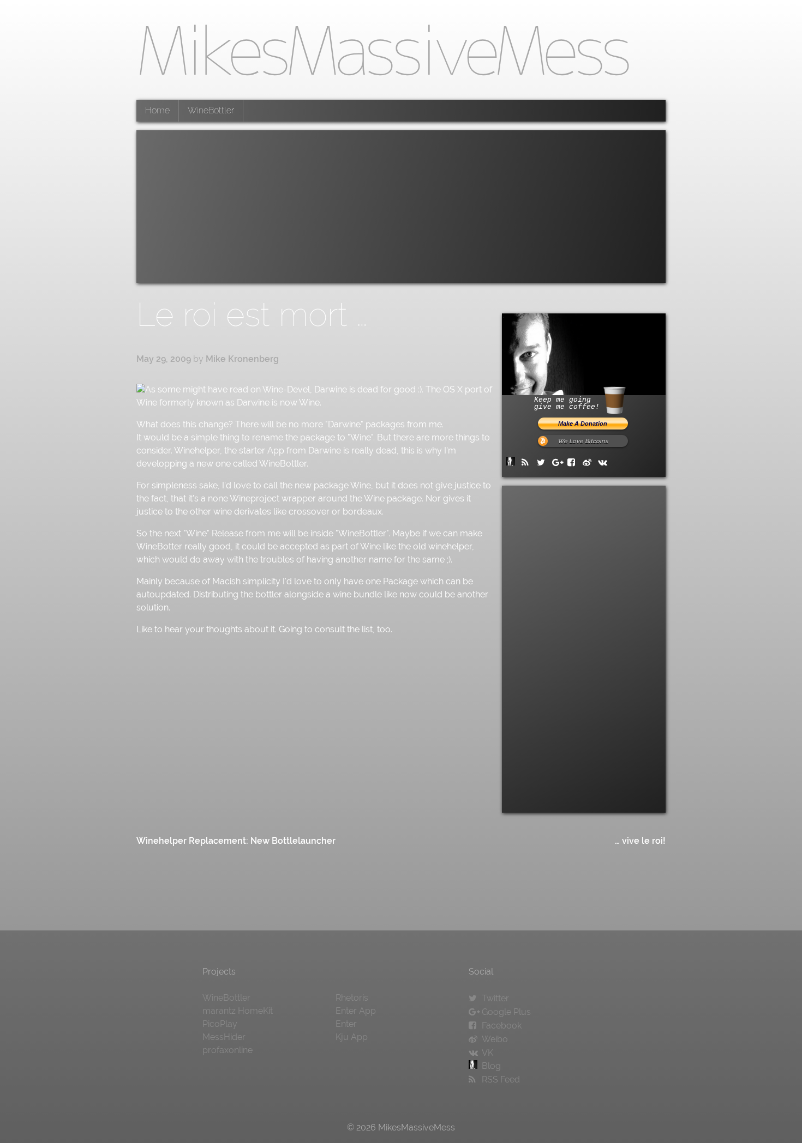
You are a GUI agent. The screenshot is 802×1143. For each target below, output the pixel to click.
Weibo (495, 1039)
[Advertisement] (401, 206)
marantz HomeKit (237, 1011)
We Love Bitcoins (583, 441)
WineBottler (211, 110)
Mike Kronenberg (242, 359)
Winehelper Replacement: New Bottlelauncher (236, 841)
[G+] (558, 462)
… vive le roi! (640, 841)
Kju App (352, 1037)
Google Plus (506, 1012)
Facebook (502, 1025)
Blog (491, 1066)
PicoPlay (219, 1024)
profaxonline (227, 1050)
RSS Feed (501, 1079)
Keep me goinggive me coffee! (567, 403)
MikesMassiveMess (382, 49)
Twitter (495, 998)
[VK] (604, 462)
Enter (346, 1024)
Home (157, 110)
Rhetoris (352, 998)
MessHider (224, 1037)
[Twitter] (543, 462)
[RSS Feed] (528, 462)
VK (487, 1053)
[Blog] (512, 462)
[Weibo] (589, 462)
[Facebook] (573, 462)
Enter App (356, 1011)
